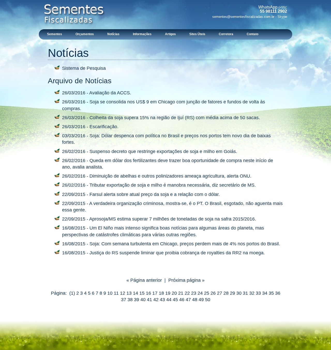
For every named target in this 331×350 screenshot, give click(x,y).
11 (116, 293)
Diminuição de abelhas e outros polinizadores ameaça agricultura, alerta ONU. (170, 176)
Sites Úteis (197, 34)
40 (143, 299)
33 (258, 293)
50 (207, 299)
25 (206, 293)
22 (187, 293)
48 (194, 299)
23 (193, 293)
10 (109, 293)
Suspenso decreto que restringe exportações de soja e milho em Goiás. (163, 151)
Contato (252, 34)
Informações (142, 34)
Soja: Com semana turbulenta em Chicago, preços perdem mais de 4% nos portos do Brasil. (184, 243)
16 (148, 293)
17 (154, 293)
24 (200, 293)
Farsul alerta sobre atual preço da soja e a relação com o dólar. (154, 194)
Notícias (113, 34)
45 (175, 299)
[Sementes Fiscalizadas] (74, 28)
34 (264, 293)
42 (156, 299)
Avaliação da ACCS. (110, 92)
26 (213, 293)
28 (226, 293)
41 (149, 299)
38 (130, 299)
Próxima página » (186, 280)
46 (181, 299)
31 (245, 293)
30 (239, 293)
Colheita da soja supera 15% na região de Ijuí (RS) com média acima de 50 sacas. (174, 117)
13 (129, 293)
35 (271, 293)
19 (167, 293)
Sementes (54, 34)
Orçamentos (85, 34)
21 (180, 293)
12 (122, 293)
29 (232, 293)
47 (188, 299)
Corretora (226, 34)
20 (174, 293)
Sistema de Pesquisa (84, 68)
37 (123, 299)
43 (162, 299)
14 (135, 293)
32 (251, 293)
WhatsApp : (272, 9)
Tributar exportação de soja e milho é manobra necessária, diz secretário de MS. (172, 185)
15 (142, 293)
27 (219, 293)
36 (277, 293)
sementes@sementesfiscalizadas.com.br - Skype (249, 17)
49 (201, 299)
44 (168, 299)
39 (136, 299)
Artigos (170, 34)
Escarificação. (103, 126)
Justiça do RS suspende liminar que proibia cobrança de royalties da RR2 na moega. (177, 252)
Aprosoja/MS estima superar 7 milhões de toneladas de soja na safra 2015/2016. (172, 219)
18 (161, 293)
